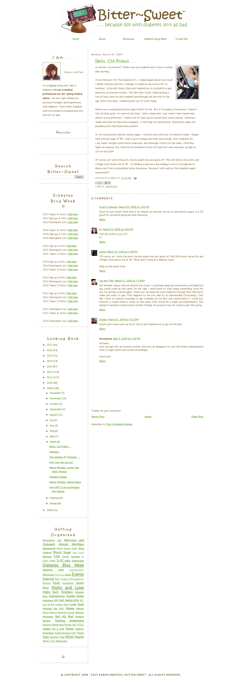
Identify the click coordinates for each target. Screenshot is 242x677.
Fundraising (68, 583)
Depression (78, 560)
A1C (59, 540)
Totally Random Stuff (65, 633)
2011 (50, 377)
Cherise (103, 319)
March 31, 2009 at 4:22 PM (123, 319)
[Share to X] (103, 182)
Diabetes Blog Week (155, 38)
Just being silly (69, 600)
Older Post (197, 416)
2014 (50, 361)
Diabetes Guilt (53, 569)
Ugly (46, 637)
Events (78, 574)
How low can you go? (61, 462)
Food (56, 583)
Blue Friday (78, 552)
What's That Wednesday (55, 641)
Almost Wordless (71, 544)
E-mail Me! (182, 38)
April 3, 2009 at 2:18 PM (126, 338)
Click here (72, 214)
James (102, 251)
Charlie (65, 556)
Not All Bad (64, 616)
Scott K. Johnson (108, 207)
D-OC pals (64, 560)
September (56, 409)
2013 (50, 366)
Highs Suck (51, 592)
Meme (70, 608)
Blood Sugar (62, 552)
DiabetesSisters (77, 570)
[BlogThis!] (100, 182)
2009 (50, 388)
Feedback (64, 579)
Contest (75, 556)
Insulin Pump (75, 596)
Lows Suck (77, 604)
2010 (50, 382)
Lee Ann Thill (106, 280)
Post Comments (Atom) (119, 424)
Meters (80, 608)
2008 (50, 510)
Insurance (48, 600)
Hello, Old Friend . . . (115, 61)
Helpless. (54, 451)
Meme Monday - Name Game (65, 482)
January (54, 503)
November (56, 398)
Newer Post (98, 416)
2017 (50, 344)
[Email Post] (134, 178)
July (52, 420)
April (52, 436)
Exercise (111, 186)
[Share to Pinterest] (109, 182)
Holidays (67, 592)
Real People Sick (67, 624)
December (56, 393)
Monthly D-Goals (65, 612)
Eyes (57, 579)
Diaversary (48, 574)
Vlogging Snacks (58, 476)
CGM (57, 556)
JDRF (56, 600)
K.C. (82, 600)
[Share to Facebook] (106, 182)
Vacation (54, 637)
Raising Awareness (69, 620)
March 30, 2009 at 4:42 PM (118, 229)
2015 (50, 355)
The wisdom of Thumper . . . (64, 457)
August (54, 414)
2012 (50, 371)
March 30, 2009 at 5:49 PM (122, 251)
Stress (70, 628)
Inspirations (57, 596)
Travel (80, 633)
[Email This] (96, 182)
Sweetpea (48, 633)
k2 (100, 229)
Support (79, 628)
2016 (50, 350)
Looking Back (62, 604)
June (52, 425)
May (52, 431)
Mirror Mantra (50, 612)
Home (75, 38)
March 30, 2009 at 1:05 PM (134, 207)
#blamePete (49, 540)
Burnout (47, 556)
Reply (102, 219)
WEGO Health (74, 637)
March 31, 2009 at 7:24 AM (130, 280)
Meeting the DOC (53, 608)
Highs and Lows (68, 587)
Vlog (61, 637)
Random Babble (51, 624)
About (102, 38)
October (54, 403)
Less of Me (48, 604)
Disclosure (128, 38)
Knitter (52, 85)
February (55, 497)
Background (49, 548)
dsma (68, 574)
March (53, 441)
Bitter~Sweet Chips (67, 548)
